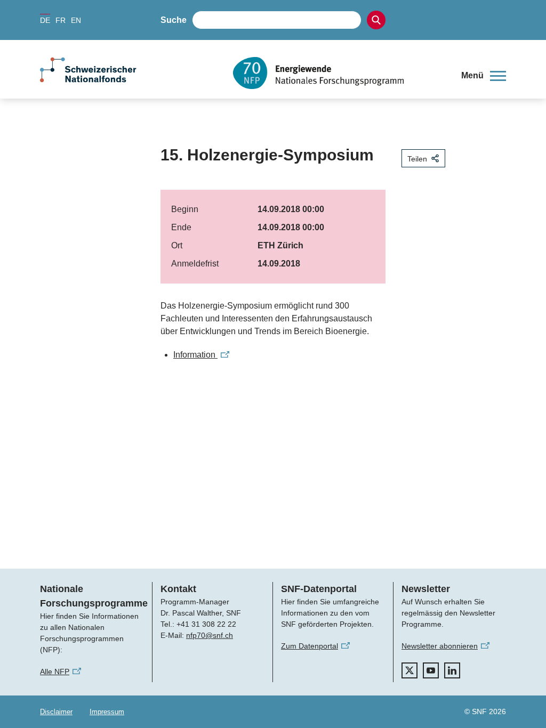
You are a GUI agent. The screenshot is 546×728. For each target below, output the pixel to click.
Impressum (107, 712)
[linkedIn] (452, 670)
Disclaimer (56, 712)
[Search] (376, 20)
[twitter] (409, 670)
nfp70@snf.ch (209, 635)
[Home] (339, 73)
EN (76, 20)
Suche (173, 20)
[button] (483, 75)
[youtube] (431, 670)
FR (60, 20)
